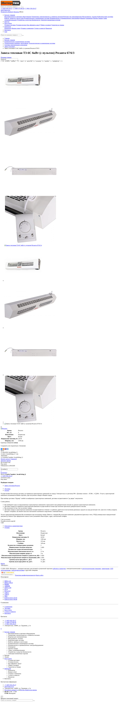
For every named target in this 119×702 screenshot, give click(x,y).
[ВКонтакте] (1, 449)
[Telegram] (8, 449)
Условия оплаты (21, 25)
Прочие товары (98, 18)
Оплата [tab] (6, 490)
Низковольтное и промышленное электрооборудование (67, 18)
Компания (7, 26)
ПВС (6, 596)
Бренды (6, 21)
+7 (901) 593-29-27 (30, 8)
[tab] (7, 527)
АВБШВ (7, 586)
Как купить (8, 23)
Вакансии (49, 28)
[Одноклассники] (3, 449)
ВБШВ (6, 584)
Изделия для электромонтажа (72, 16)
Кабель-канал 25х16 (10, 598)
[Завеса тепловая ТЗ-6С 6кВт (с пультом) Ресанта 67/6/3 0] (23, 96)
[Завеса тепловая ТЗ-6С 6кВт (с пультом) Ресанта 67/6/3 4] (23, 245)
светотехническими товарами (91, 568)
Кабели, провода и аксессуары (14, 18)
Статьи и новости (39, 28)
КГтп (6, 589)
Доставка (7, 608)
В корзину (4, 472)
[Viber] (6, 449)
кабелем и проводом (59, 568)
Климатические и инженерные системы (37, 18)
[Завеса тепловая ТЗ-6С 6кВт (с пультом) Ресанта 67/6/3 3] (30, 242)
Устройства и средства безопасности (28, 20)
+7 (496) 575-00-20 (18, 8)
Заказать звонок (6, 460)
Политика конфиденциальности (25, 575)
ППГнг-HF (7, 587)
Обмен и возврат (45, 25)
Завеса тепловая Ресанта (12, 485)
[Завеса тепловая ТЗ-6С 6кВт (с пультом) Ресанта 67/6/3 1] (30, 145)
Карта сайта (39, 575)
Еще (5, 31)
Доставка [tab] (7, 489)
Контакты (7, 30)
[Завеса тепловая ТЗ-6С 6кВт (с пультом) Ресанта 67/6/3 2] (30, 193)
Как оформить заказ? (33, 25)
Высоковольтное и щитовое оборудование (17, 16)
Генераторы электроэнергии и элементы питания (47, 16)
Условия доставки (10, 25)
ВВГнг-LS (7, 581)
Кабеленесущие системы (105, 16)
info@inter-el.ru (5, 10)
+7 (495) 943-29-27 (6, 8)
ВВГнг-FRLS (8, 582)
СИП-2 (6, 593)
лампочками (105, 568)
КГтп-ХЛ (7, 591)
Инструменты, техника (89, 16)
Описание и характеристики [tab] (13, 526)
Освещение (89, 18)
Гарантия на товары (57, 25)
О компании (8, 606)
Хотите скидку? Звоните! (9, 459)
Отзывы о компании (27, 28)
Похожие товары (6, 57)
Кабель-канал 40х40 (10, 599)
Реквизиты (7, 28)
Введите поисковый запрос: (9, 698)
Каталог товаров (9, 15)
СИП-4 (6, 594)
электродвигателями (17, 570)
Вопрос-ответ (16, 28)
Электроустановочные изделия (50, 20)
